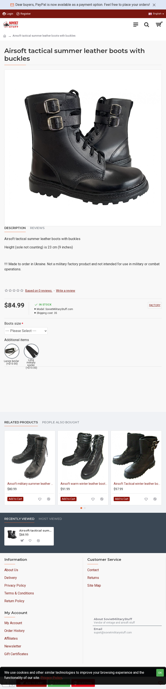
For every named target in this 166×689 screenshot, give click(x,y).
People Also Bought (60, 422)
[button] (81, 508)
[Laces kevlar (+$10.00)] (11, 351)
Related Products (21, 422)
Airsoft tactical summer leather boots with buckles (35, 530)
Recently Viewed (19, 519)
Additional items (16, 340)
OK (160, 672)
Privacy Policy (51, 678)
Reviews (37, 228)
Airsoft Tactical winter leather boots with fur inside (137, 483)
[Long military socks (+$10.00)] (31, 351)
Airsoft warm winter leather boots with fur (84, 483)
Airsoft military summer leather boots (30, 483)
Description (15, 228)
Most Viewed (50, 519)
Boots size (12, 323)
